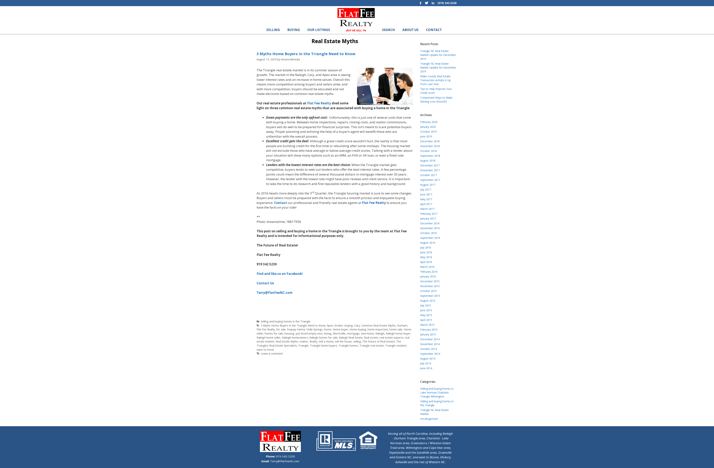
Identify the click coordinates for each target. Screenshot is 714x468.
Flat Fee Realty (266, 329)
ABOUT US (410, 30)
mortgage (353, 333)
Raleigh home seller (269, 337)
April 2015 (426, 320)
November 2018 (430, 146)
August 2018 (427, 160)
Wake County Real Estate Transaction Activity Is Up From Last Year (435, 80)
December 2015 (430, 281)
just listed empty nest (309, 333)
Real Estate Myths (287, 341)
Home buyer (340, 329)
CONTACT (434, 30)
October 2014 (428, 349)
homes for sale (274, 333)
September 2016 (430, 238)
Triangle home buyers (323, 345)
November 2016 (430, 228)
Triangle (303, 345)
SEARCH (388, 30)
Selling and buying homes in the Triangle (286, 321)
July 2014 (425, 363)
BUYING (293, 30)
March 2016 (427, 267)
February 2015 (429, 329)
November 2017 (430, 170)
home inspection (378, 329)
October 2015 (428, 291)
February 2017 (429, 213)
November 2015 (430, 286)
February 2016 (429, 271)
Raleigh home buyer (398, 333)
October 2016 (428, 233)
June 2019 (426, 136)
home (327, 329)
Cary (357, 325)
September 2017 (430, 180)
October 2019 (428, 131)
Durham (402, 325)
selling (357, 341)
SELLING (273, 30)
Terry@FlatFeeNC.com (284, 461)
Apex (330, 325)
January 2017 (428, 218)
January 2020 (428, 127)
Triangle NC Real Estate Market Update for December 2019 (438, 55)
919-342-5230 (285, 456)
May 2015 (426, 315)
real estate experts (391, 337)
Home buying (358, 329)
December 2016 (430, 223)
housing (289, 333)
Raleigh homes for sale (323, 337)
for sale (281, 329)
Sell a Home (326, 341)
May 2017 (426, 199)
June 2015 (426, 310)
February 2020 (429, 122)
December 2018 (430, 141)
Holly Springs (314, 329)
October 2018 (428, 151)
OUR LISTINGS (318, 30)
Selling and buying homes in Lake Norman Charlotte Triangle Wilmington (437, 392)
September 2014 (430, 353)
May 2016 (426, 257)
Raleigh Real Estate (351, 337)
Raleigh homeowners (295, 337)
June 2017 (426, 194)
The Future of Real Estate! (378, 341)
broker (339, 325)
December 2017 (430, 165)
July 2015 (425, 305)
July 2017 (425, 189)
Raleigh (379, 333)
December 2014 (430, 339)
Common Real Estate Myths (378, 325)
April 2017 (426, 204)
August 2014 (427, 358)
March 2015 (427, 324)
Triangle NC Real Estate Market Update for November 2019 (438, 67)
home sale (396, 329)
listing (327, 333)
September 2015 (430, 296)
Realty (313, 341)
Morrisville (339, 333)
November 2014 (430, 344)
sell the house (343, 341)
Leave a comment (272, 353)
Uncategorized (429, 418)
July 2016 (425, 247)
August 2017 (427, 184)
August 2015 (427, 300)
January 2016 (428, 276)
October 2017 (428, 175)
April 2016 (426, 262)
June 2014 (426, 368)
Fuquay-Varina (296, 329)
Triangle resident (395, 345)
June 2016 (426, 252)
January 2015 (428, 334)
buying (349, 325)
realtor (304, 341)
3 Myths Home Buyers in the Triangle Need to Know (306, 53)
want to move (265, 349)
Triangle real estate (371, 345)
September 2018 (430, 155)
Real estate (371, 337)
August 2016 (427, 242)
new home (367, 333)
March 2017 (427, 209)
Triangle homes (348, 345)
